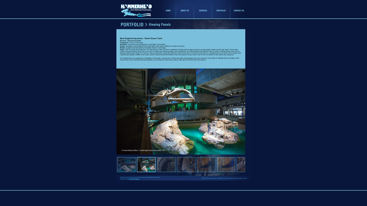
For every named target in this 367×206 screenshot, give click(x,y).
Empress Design (134, 179)
